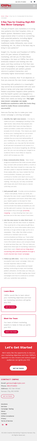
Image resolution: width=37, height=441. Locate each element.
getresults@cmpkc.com (16, 383)
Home (2, 16)
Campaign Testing (7, 409)
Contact (3, 413)
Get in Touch (18, 368)
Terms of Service (7, 421)
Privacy (3, 418)
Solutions (4, 404)
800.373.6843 (12, 386)
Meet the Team (11, 332)
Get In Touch (10, 307)
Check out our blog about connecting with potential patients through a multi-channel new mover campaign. (19, 251)
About (3, 411)
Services (4, 406)
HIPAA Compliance (7, 416)
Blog (7, 16)
